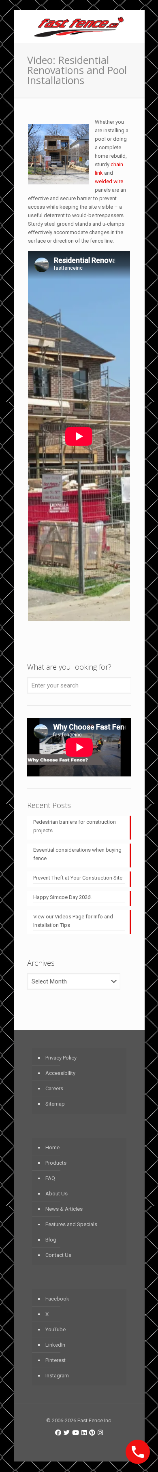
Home (52, 1147)
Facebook (57, 1299)
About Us (56, 1194)
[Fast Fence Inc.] (79, 26)
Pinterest (55, 1360)
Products (55, 1163)
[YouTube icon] (75, 1432)
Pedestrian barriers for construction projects (74, 826)
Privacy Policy (61, 1058)
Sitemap (55, 1104)
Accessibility (60, 1073)
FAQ (50, 1178)
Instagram (57, 1376)
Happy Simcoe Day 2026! (62, 897)
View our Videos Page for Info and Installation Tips (73, 921)
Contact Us (58, 1255)
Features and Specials (71, 1224)
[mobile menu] (134, 26)
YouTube (55, 1329)
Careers (54, 1088)
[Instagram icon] (100, 1432)
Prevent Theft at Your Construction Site (77, 878)
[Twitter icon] (67, 1432)
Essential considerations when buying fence (77, 854)
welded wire (109, 181)
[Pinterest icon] (92, 1432)
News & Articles (64, 1209)
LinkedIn (55, 1345)
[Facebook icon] (58, 1432)
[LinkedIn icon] (84, 1432)
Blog (50, 1240)
